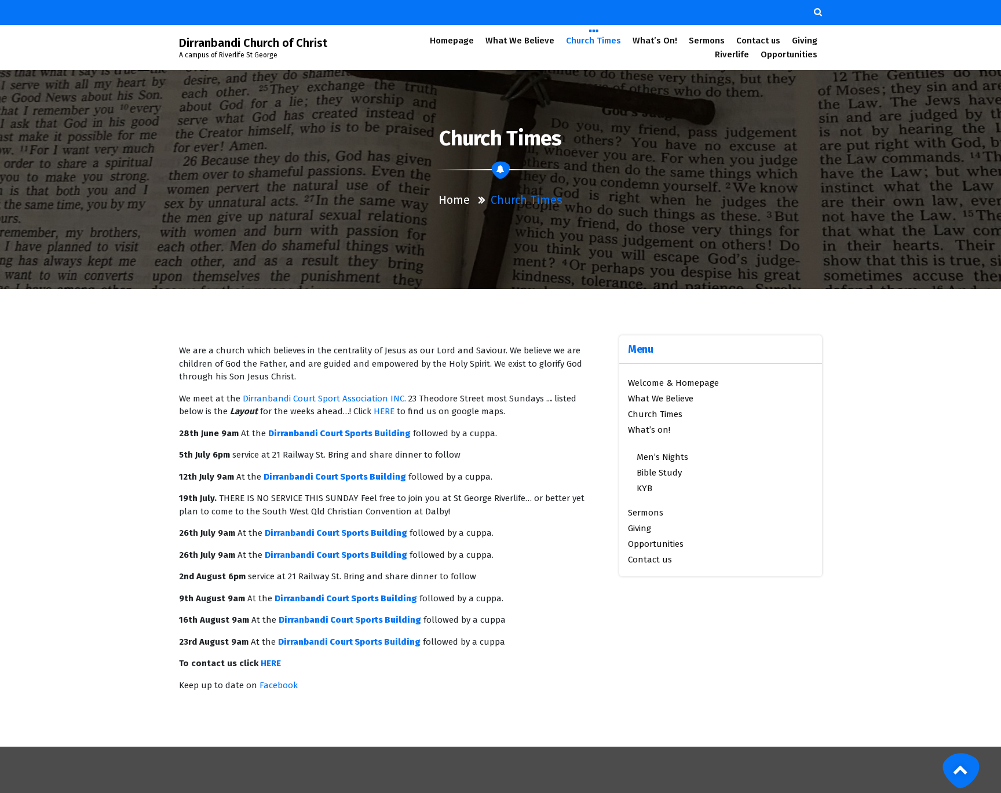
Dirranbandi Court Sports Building (339, 433)
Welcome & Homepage (673, 383)
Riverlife (732, 54)
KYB (644, 488)
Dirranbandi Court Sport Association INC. (324, 398)
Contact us (758, 40)
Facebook (279, 685)
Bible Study (659, 472)
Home (454, 200)
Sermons (707, 40)
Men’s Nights (662, 457)
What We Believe (519, 40)
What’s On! (655, 40)
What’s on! (649, 430)
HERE (384, 411)
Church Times (593, 40)
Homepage (452, 40)
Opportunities (789, 54)
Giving (804, 40)
